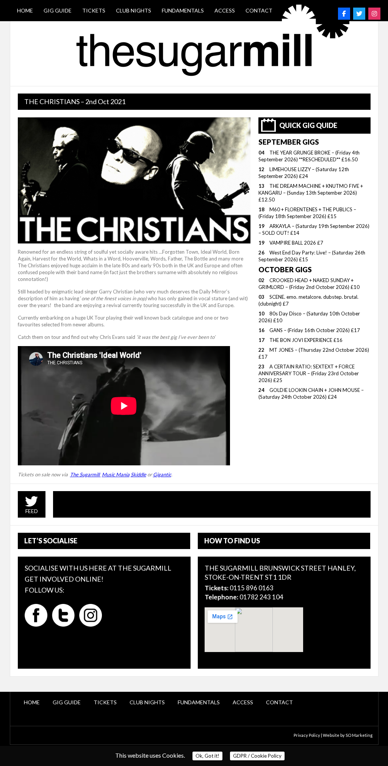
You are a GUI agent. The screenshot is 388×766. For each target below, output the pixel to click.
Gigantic (162, 474)
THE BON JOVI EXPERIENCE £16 (306, 340)
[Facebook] (344, 14)
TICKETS (93, 10)
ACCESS (224, 10)
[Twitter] (359, 14)
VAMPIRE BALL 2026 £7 (296, 243)
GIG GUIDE (58, 10)
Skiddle (138, 474)
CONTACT (259, 10)
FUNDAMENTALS (183, 10)
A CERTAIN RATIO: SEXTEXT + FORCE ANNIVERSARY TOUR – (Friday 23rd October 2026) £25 (308, 373)
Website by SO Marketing (347, 735)
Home (25, 10)
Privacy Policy (307, 735)
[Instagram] (374, 14)
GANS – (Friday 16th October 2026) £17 (314, 330)
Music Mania (116, 474)
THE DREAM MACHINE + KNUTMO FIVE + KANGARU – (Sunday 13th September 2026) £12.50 (310, 193)
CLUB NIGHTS (133, 10)
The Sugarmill (85, 474)
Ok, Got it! (207, 756)
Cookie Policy (257, 756)
